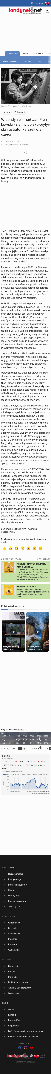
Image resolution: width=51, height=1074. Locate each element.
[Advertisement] (25, 26)
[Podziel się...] (26, 152)
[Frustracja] (41, 548)
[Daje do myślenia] (23, 548)
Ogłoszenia (8, 867)
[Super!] (11, 548)
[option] (24, 874)
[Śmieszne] (17, 548)
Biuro (5, 1003)
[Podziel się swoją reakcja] (9, 152)
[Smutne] (35, 548)
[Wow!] (29, 548)
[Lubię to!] (5, 548)
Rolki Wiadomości (12, 606)
